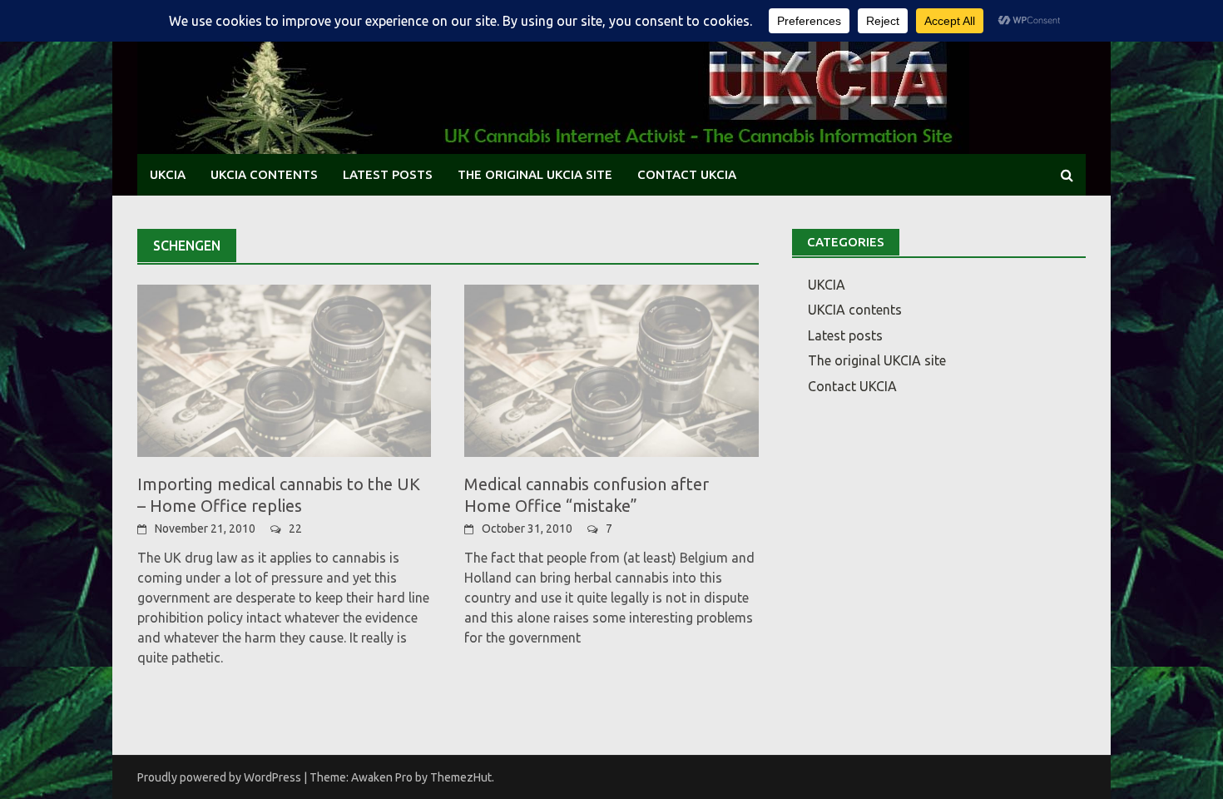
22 (295, 528)
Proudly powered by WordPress (219, 777)
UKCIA (168, 174)
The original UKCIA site (535, 174)
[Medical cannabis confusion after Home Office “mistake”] (611, 369)
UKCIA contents (264, 174)
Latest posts (388, 174)
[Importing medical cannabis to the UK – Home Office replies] (284, 369)
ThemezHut (461, 777)
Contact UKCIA (686, 174)
